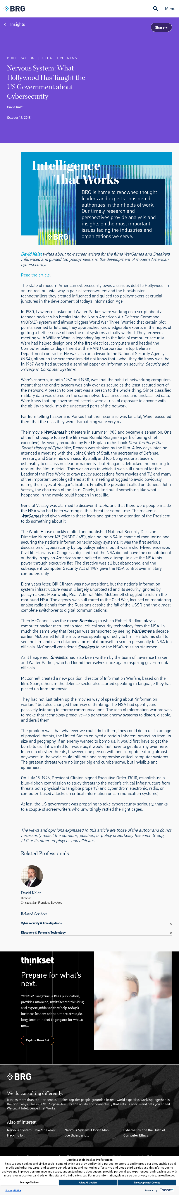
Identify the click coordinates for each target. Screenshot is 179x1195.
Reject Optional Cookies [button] (147, 1182)
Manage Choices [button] (29, 1182)
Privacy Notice (13, 1190)
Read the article (35, 275)
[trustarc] (166, 1190)
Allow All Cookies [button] (88, 1182)
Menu (170, 9)
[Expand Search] (156, 8)
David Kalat (31, 254)
